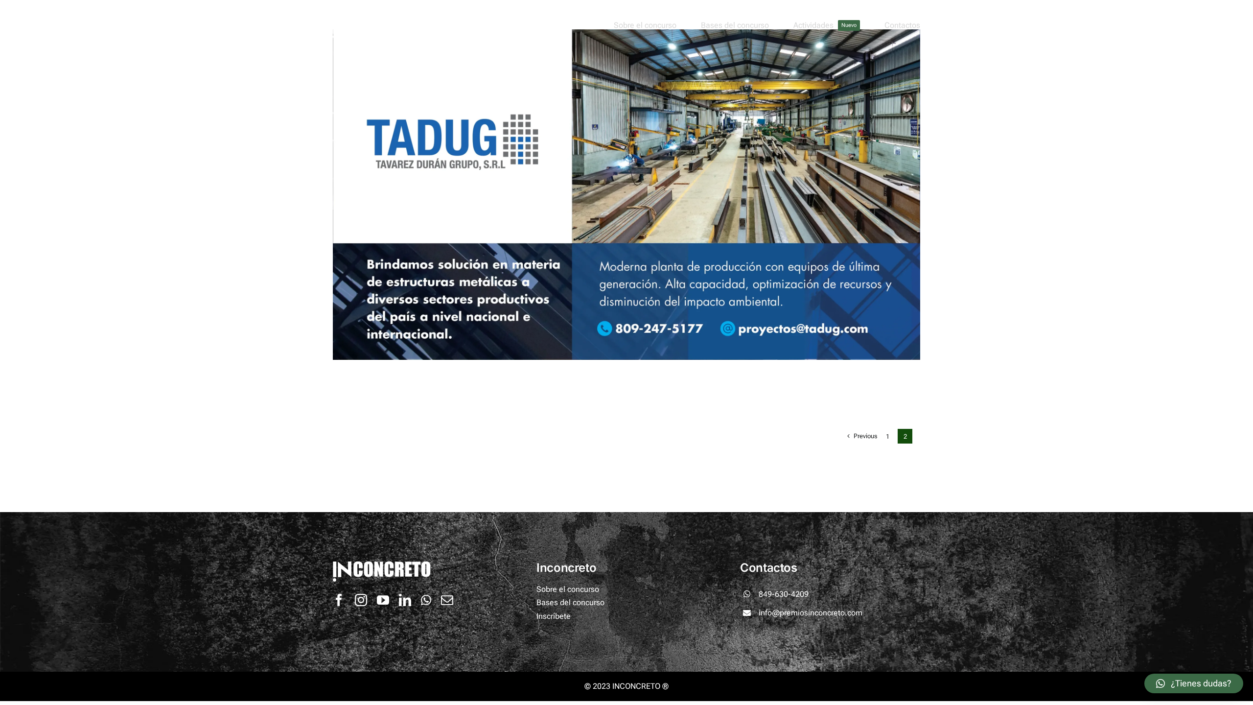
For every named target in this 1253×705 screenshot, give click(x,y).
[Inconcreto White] (397, 16)
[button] (1193, 683)
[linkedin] (405, 600)
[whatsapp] (426, 600)
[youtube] (383, 600)
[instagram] (361, 600)
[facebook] (339, 600)
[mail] (447, 600)
